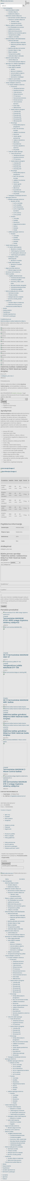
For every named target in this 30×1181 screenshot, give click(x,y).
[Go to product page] (16, 777)
